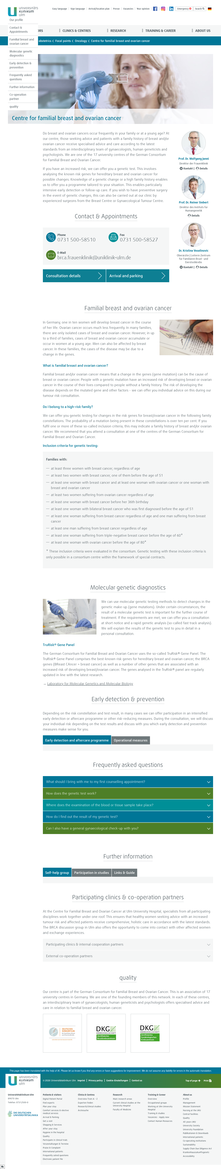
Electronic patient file (53, 1159)
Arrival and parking (126, 275)
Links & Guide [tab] (124, 873)
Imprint (81, 1080)
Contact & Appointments (19, 29)
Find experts (48, 1103)
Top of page (192, 1080)
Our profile (16, 20)
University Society (191, 1125)
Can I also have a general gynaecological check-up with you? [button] (92, 828)
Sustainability (189, 1144)
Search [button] (198, 8)
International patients (53, 1151)
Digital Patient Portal (52, 1099)
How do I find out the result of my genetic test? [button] (82, 817)
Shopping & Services (52, 1125)
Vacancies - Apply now (158, 1117)
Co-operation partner (18, 96)
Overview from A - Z (88, 1099)
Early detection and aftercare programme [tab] (77, 740)
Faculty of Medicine (122, 1109)
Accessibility (188, 1156)
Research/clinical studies (89, 1106)
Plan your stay (49, 1106)
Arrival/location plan (99, 8)
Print (206, 1080)
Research (118, 31)
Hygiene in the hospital (53, 1132)
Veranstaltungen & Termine (55, 1144)
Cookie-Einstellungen (117, 1080)
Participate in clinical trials (55, 1140)
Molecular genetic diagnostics (21, 53)
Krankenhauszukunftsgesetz (196, 1152)
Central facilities (190, 1114)
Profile (186, 1099)
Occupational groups (157, 1103)
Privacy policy (95, 1080)
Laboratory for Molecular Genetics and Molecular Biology (90, 684)
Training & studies (156, 1113)
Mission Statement (191, 1106)
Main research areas (122, 1099)
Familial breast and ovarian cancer (22, 41)
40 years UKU (189, 1122)
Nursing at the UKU (192, 1110)
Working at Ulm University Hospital (160, 1108)
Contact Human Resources (160, 1121)
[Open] (2, 1167)
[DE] (209, 8)
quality (14, 106)
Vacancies (128, 8)
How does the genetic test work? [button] (71, 793)
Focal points (63, 41)
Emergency (183, 8)
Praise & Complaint (52, 1148)
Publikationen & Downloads (195, 1133)
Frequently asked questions (21, 77)
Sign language (78, 8)
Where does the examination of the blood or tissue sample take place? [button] (99, 805)
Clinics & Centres (76, 31)
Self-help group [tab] (57, 873)
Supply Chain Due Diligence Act (197, 1148)
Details (204, 168)
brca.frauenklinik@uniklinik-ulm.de (94, 257)
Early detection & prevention (21, 65)
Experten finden (85, 1103)
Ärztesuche (83, 1110)
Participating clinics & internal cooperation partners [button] (84, 944)
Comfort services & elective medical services (56, 1112)
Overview (152, 1099)
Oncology (81, 41)
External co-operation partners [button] (69, 956)
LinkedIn (171, 9)
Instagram (163, 9)
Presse (116, 8)
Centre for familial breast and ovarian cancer (120, 41)
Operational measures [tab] (131, 740)
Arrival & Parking (51, 1117)
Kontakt (188, 168)
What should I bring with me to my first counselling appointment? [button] (95, 782)
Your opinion (143, 8)
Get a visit (47, 1121)
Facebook (155, 9)
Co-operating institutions (194, 1141)
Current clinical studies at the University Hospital (126, 1104)
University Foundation (193, 1129)
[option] (62, 1033)
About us (202, 31)
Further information (22, 87)
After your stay (50, 1128)
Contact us (137, 1080)
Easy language (59, 8)
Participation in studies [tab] (91, 873)
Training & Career (160, 31)
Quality (46, 1136)
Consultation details (63, 275)
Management (189, 1103)
